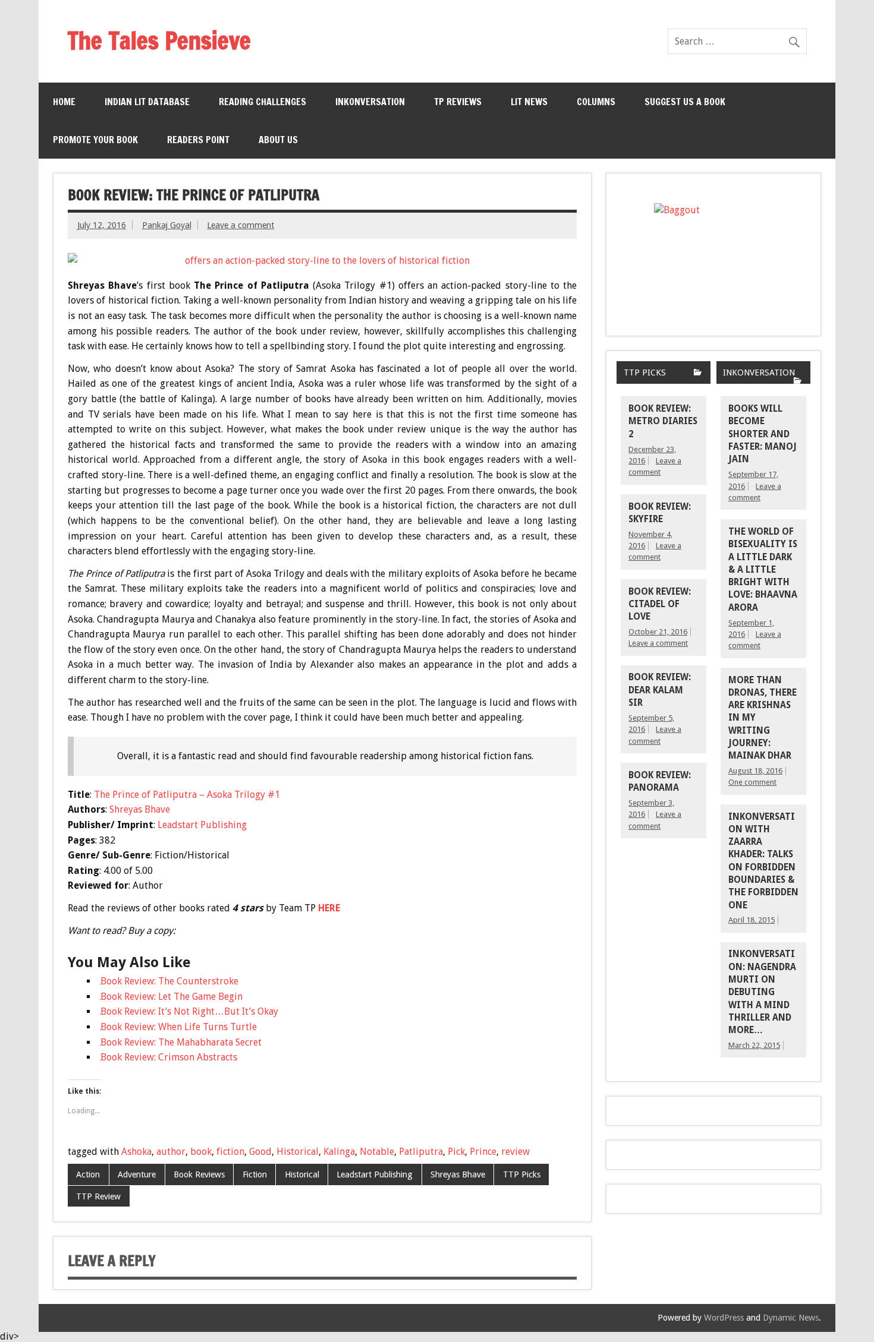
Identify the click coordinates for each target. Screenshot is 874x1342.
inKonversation (370, 101)
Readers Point (198, 139)
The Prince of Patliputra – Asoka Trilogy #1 (187, 794)
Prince (483, 1151)
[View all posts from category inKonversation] (797, 382)
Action (88, 1174)
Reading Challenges (262, 101)
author (171, 1151)
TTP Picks (521, 1174)
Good (260, 1151)
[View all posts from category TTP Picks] (697, 373)
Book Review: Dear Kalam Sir (659, 690)
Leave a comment (240, 225)
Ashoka (136, 1151)
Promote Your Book (95, 139)
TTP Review (98, 1196)
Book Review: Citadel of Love (659, 604)
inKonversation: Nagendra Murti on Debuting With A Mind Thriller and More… (762, 992)
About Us (278, 139)
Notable (377, 1151)
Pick (456, 1151)
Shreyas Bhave (139, 809)
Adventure (137, 1174)
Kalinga (339, 1151)
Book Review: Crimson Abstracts (168, 1057)
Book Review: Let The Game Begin (171, 996)
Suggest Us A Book (685, 101)
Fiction (255, 1174)
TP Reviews (458, 101)
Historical (297, 1151)
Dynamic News (791, 1317)
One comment (752, 782)
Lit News (529, 101)
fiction (230, 1151)
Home (64, 101)
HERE (329, 908)
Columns (596, 101)
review (515, 1151)
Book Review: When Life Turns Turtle (178, 1026)
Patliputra (421, 1151)
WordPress (724, 1317)
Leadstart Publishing (202, 825)
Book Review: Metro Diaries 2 (662, 421)
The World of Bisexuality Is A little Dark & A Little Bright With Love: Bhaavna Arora (762, 569)
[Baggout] (713, 254)
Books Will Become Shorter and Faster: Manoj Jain (762, 434)
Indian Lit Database (147, 101)
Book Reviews (199, 1174)
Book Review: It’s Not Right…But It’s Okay (189, 1011)
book (201, 1151)
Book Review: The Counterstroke (169, 981)
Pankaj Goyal (166, 225)
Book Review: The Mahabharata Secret (181, 1042)
